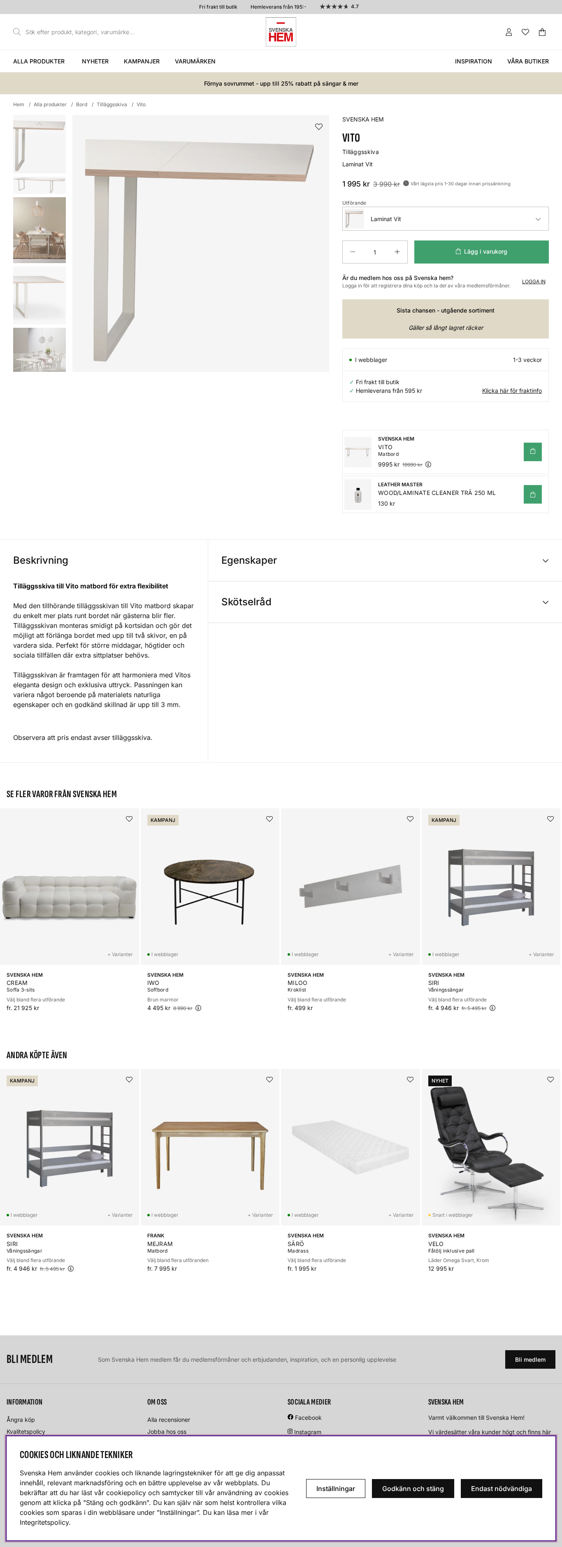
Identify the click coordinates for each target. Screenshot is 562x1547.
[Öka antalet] (397, 252)
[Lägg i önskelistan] (319, 127)
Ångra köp (21, 1419)
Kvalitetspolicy (26, 1431)
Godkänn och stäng (413, 1488)
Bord (81, 104)
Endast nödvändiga (501, 1488)
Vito (141, 104)
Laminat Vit (386, 218)
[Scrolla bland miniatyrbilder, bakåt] (39, 124)
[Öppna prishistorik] (406, 183)
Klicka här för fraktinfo (512, 390)
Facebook (308, 1417)
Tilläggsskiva (112, 104)
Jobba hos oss (166, 1431)
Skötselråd (246, 602)
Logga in (534, 281)
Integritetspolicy (44, 1522)
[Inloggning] (509, 32)
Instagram (307, 1431)
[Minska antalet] (352, 252)
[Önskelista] (525, 32)
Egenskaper (249, 560)
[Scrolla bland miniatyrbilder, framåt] (39, 362)
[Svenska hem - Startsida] (281, 32)
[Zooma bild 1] (200, 243)
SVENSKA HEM (363, 119)
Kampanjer (142, 61)
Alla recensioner (168, 1419)
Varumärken (195, 61)
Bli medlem (530, 1359)
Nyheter (95, 61)
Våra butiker (528, 61)
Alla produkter (39, 61)
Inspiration (473, 61)
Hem (18, 104)
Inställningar (335, 1488)
